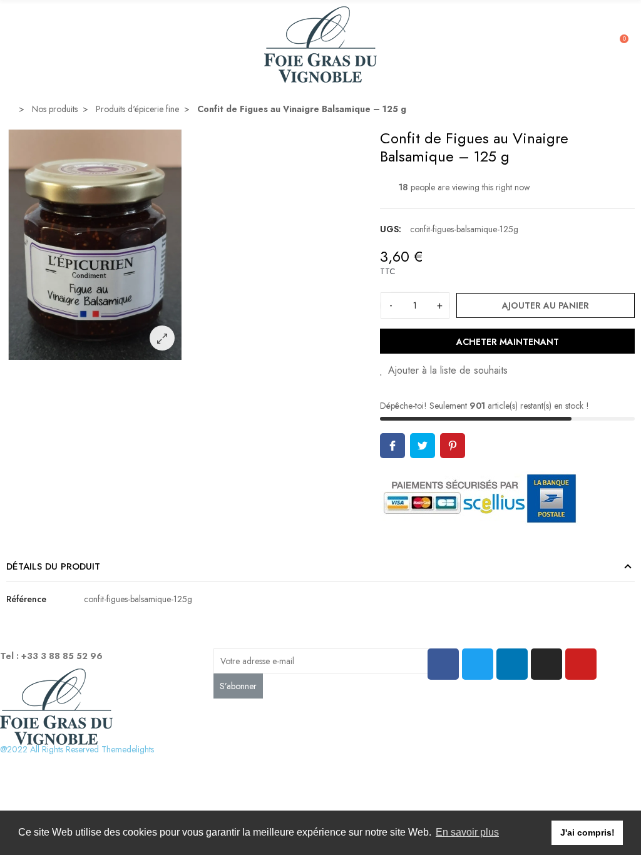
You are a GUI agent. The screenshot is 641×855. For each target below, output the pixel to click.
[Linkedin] (512, 664)
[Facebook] (443, 664)
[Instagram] (546, 664)
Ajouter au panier (545, 305)
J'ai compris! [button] (587, 832)
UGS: (390, 229)
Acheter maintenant (507, 341)
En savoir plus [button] (467, 832)
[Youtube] (581, 664)
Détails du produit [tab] (53, 566)
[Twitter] (477, 664)
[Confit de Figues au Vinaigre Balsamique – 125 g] (95, 352)
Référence (26, 599)
